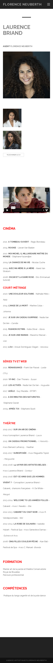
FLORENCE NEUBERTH (22, 4)
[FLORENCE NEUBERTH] (26, 649)
